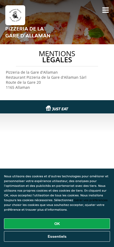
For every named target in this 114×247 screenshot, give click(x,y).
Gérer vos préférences (91, 200)
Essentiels (57, 236)
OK (57, 224)
